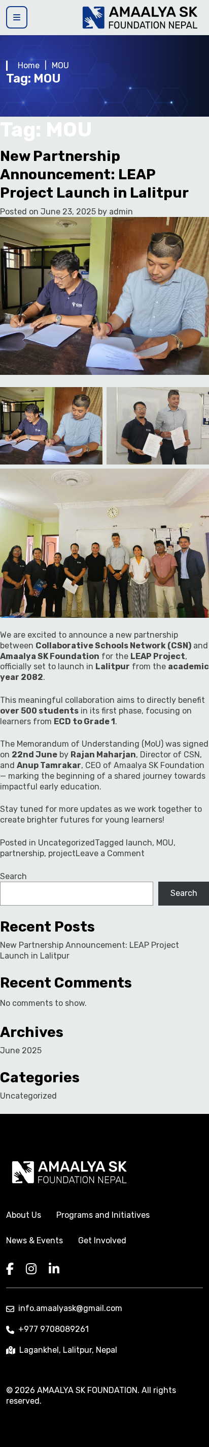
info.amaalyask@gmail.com (70, 1308)
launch (139, 843)
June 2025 (21, 1050)
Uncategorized (66, 843)
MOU (164, 843)
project (62, 853)
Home (29, 65)
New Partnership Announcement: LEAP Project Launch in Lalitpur (94, 175)
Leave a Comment (110, 853)
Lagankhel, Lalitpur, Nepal (68, 1350)
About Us (23, 1215)
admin (121, 211)
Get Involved (102, 1240)
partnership (22, 853)
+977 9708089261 (53, 1329)
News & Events (34, 1240)
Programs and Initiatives (103, 1215)
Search (13, 876)
